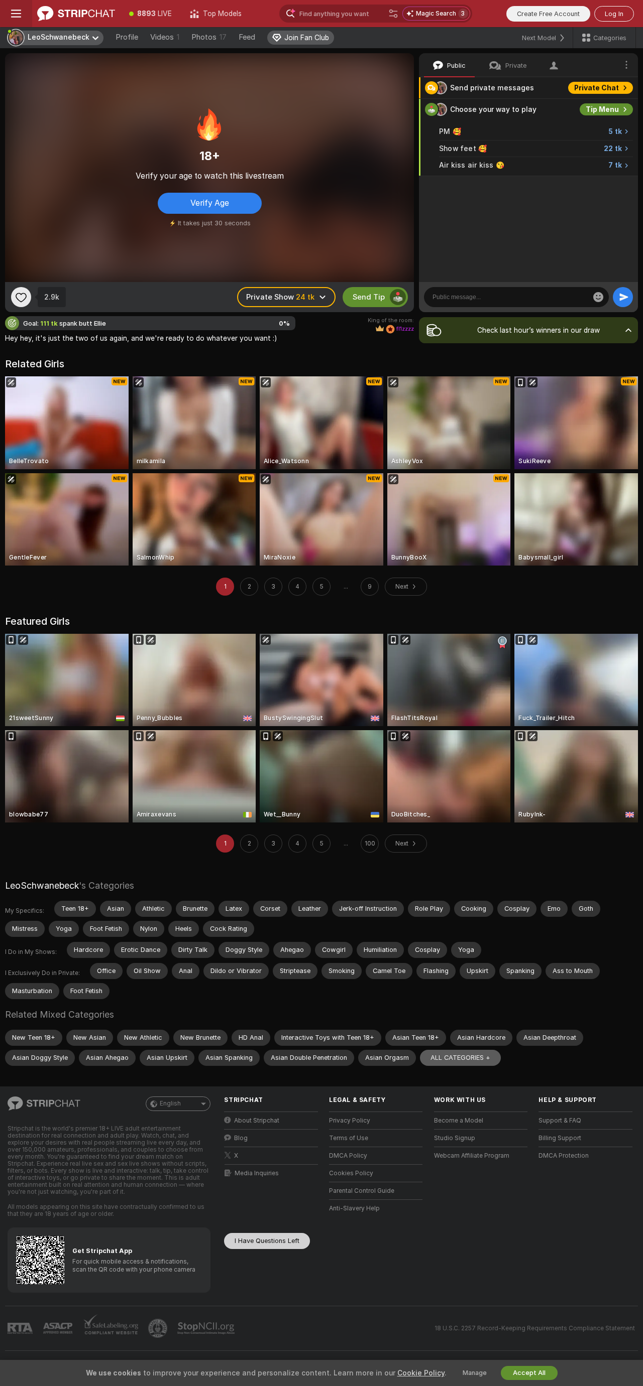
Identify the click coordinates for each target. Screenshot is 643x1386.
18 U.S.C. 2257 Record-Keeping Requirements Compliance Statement (535, 1328)
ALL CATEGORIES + (460, 1057)
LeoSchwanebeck (42, 885)
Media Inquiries (257, 1173)
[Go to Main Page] (76, 13)
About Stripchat (256, 1120)
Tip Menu (602, 109)
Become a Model (458, 1120)
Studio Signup (454, 1138)
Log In (614, 14)
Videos (164, 37)
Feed (247, 37)
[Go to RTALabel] (21, 1328)
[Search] (393, 14)
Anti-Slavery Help (354, 1208)
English (170, 1103)
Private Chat (596, 88)
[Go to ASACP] (59, 1328)
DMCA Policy (348, 1155)
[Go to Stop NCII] (207, 1328)
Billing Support (560, 1138)
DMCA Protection (564, 1155)
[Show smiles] (598, 297)
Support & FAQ (560, 1120)
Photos (209, 37)
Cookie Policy (421, 1373)
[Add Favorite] (21, 297)
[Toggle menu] (16, 13)
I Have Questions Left (267, 1240)
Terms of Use (348, 1138)
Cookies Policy (351, 1173)
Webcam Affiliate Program (471, 1155)
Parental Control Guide (361, 1190)
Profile (127, 37)
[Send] (623, 297)
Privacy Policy (349, 1120)
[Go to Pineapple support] (158, 1328)
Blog (241, 1138)
